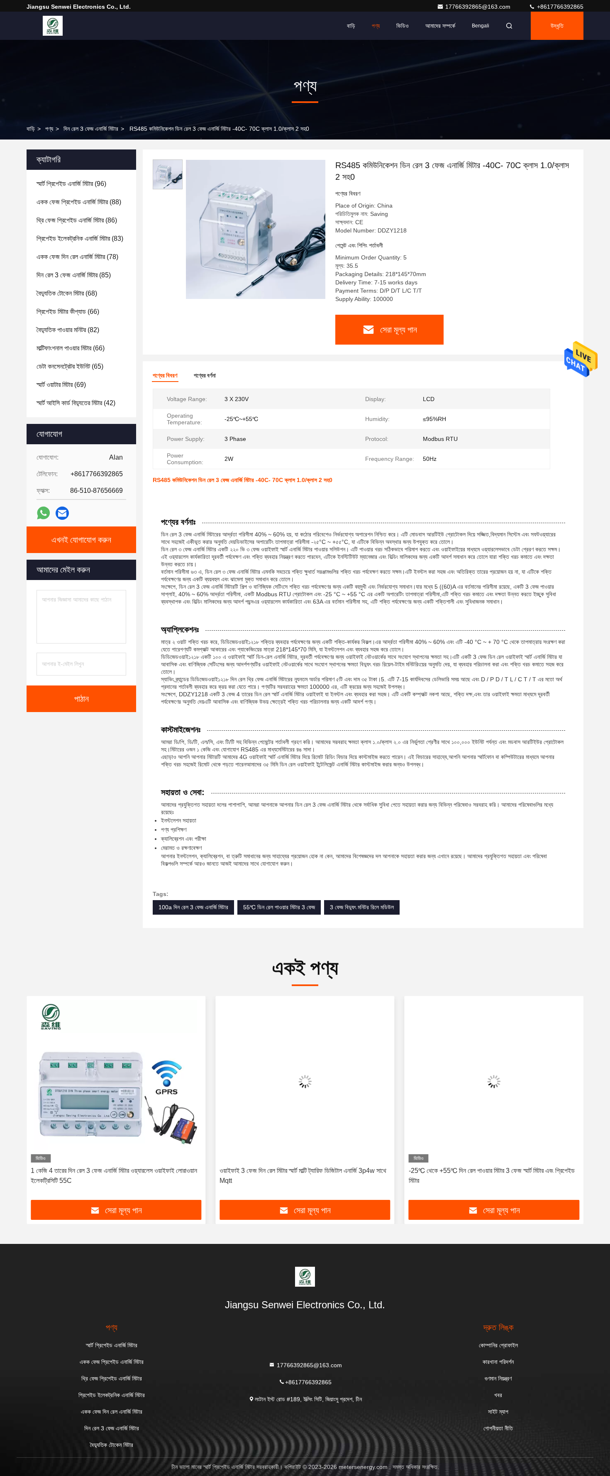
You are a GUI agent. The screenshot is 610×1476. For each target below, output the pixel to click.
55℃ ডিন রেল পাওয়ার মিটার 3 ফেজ (279, 907)
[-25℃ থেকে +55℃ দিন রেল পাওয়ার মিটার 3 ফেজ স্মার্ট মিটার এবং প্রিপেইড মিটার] (494, 1081)
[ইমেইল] (62, 513)
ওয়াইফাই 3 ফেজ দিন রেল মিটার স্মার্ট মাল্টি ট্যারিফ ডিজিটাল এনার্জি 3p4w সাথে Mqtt (303, 1175)
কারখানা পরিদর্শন (498, 1362)
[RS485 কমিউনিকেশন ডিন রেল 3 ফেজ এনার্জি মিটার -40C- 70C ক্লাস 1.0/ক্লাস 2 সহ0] (255, 229)
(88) (79, 202)
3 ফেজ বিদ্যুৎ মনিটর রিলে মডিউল (362, 907)
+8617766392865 (559, 6)
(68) (67, 293)
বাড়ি (351, 25)
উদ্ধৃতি (557, 25)
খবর (498, 1395)
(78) (77, 256)
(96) (71, 183)
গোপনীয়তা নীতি (498, 1428)
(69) (61, 384)
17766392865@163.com (478, 6)
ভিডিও (402, 25)
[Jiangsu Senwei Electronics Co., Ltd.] (53, 26)
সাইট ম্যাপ (498, 1411)
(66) (68, 311)
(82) (68, 329)
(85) (74, 275)
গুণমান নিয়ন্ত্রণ (498, 1378)
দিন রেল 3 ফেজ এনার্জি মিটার (90, 128)
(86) (77, 220)
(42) (76, 402)
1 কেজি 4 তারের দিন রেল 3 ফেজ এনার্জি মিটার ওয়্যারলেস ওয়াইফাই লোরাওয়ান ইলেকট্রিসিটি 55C (114, 1175)
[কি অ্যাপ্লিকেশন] (43, 513)
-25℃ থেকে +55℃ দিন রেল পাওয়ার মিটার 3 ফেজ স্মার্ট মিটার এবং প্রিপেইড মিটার (492, 1175)
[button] (41, 1101)
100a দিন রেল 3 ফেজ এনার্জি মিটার (193, 907)
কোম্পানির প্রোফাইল (498, 1345)
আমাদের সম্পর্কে (440, 25)
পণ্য (376, 25)
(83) (80, 238)
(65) (70, 366)
